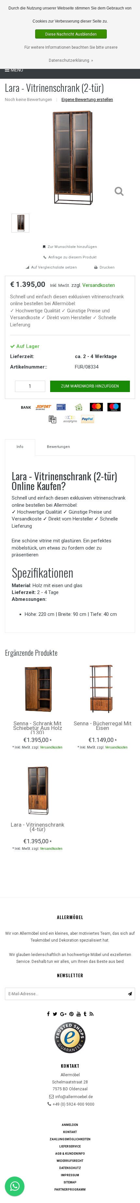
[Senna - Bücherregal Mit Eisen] (102, 689)
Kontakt (70, 1132)
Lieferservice (70, 1146)
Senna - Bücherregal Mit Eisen (103, 725)
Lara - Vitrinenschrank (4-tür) (37, 826)
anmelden (70, 1125)
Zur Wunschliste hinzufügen (72, 247)
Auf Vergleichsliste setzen (54, 267)
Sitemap (70, 1182)
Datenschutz (70, 1168)
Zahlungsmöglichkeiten (70, 1139)
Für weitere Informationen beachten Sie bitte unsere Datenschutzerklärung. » (71, 54)
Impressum (70, 1175)
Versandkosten (98, 285)
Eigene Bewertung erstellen (87, 99)
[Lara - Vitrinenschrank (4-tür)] (37, 790)
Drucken (107, 267)
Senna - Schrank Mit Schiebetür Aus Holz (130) (37, 728)
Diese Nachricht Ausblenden (71, 34)
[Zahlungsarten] (26, 407)
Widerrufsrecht (70, 1160)
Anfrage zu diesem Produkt (72, 257)
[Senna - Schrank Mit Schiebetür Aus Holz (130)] (37, 689)
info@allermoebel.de (74, 1097)
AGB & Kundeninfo (70, 1153)
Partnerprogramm (70, 1189)
